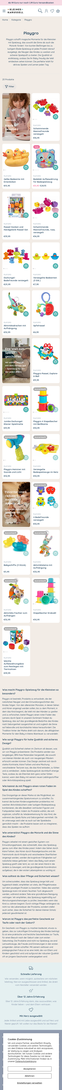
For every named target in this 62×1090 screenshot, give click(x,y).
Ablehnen (29, 1076)
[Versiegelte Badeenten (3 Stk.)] (46, 256)
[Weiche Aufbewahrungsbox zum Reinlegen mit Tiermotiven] (16, 639)
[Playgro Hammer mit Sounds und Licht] (16, 448)
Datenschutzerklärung (25, 1061)
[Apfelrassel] (46, 304)
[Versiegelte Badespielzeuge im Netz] (46, 448)
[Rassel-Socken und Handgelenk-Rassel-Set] (16, 205)
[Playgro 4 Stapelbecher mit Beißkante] (46, 400)
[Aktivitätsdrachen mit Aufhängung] (16, 304)
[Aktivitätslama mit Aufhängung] (46, 544)
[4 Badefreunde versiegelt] (46, 496)
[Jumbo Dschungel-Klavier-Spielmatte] (16, 400)
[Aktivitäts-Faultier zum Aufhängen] (16, 591)
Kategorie (16, 20)
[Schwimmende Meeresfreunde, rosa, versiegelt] (46, 205)
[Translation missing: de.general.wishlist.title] (52, 11)
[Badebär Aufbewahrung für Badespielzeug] (46, 158)
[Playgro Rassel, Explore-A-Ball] (46, 352)
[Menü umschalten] (4, 11)
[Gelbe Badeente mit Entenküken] (16, 158)
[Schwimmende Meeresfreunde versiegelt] (46, 107)
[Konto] (46, 11)
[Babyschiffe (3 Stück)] (16, 544)
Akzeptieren (29, 1069)
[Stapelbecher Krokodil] (46, 591)
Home (5, 20)
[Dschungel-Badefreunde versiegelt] (16, 256)
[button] (33, 119)
